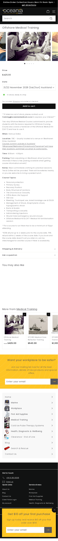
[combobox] (29, 18)
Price (4, 70)
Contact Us (6, 496)
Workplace (33, 493)
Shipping (16, 101)
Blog (4, 493)
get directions (29, 5)
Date (4, 82)
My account (6, 503)
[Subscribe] (48, 530)
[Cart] (48, 12)
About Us (6, 489)
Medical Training (27, 309)
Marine (31, 489)
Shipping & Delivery (12, 249)
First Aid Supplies (36, 496)
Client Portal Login (9, 500)
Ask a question (9, 255)
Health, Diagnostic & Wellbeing (41, 503)
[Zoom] (46, 56)
